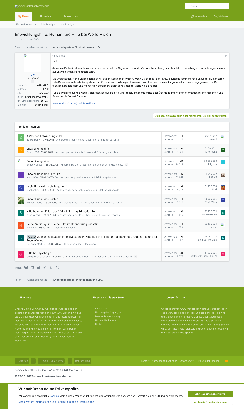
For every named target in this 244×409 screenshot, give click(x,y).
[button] (53, 16)
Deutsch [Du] (82, 360)
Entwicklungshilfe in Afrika (43, 174)
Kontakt (99, 324)
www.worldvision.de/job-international (73, 103)
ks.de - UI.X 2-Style (52, 360)
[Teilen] (221, 56)
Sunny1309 (33, 152)
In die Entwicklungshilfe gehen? (47, 186)
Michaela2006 (34, 202)
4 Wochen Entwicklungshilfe (44, 136)
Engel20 (212, 176)
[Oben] (222, 361)
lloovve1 (212, 139)
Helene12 (32, 227)
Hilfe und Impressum (207, 360)
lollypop (212, 164)
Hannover (43, 92)
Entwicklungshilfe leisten (42, 199)
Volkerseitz (211, 151)
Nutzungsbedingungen (108, 312)
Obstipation (33, 189)
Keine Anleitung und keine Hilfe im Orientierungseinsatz (62, 224)
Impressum (101, 308)
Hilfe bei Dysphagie (39, 253)
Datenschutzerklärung (107, 316)
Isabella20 (32, 177)
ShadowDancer (35, 164)
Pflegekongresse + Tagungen (79, 244)
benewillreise (34, 215)
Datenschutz (187, 360)
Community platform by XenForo (49, 370)
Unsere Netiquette (105, 320)
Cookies (23, 360)
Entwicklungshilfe (38, 148)
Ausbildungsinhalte (64, 227)
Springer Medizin (36, 244)
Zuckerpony (33, 139)
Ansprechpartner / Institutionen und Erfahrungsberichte (87, 139)
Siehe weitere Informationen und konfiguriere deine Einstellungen (56, 401)
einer (214, 227)
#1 (226, 56)
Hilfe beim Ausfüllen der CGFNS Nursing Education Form (62, 211)
